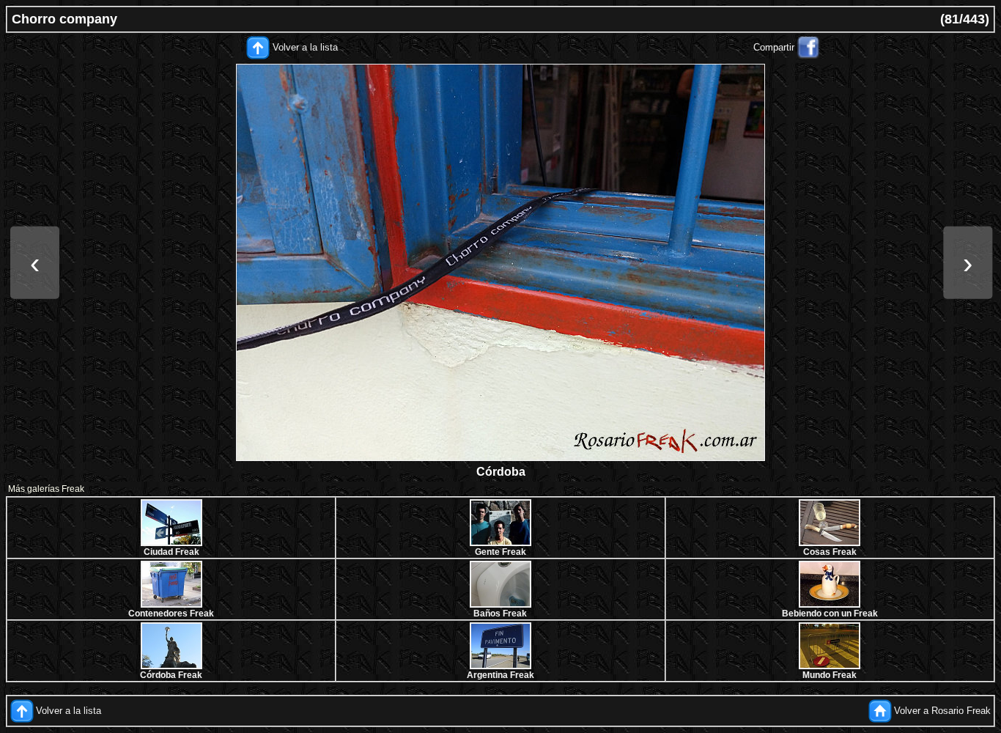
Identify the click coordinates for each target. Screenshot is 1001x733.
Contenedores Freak (171, 613)
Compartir (773, 47)
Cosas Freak (830, 552)
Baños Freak (500, 613)
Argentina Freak (500, 675)
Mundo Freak (829, 675)
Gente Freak (500, 552)
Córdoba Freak (171, 675)
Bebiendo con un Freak (830, 613)
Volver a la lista (305, 47)
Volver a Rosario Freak (942, 710)
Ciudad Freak (171, 552)
